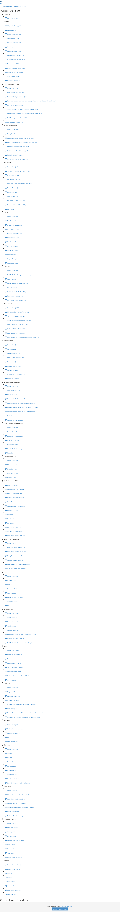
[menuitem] (1, 4)
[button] (1, 1)
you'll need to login (67, 906)
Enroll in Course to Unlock (60, 909)
